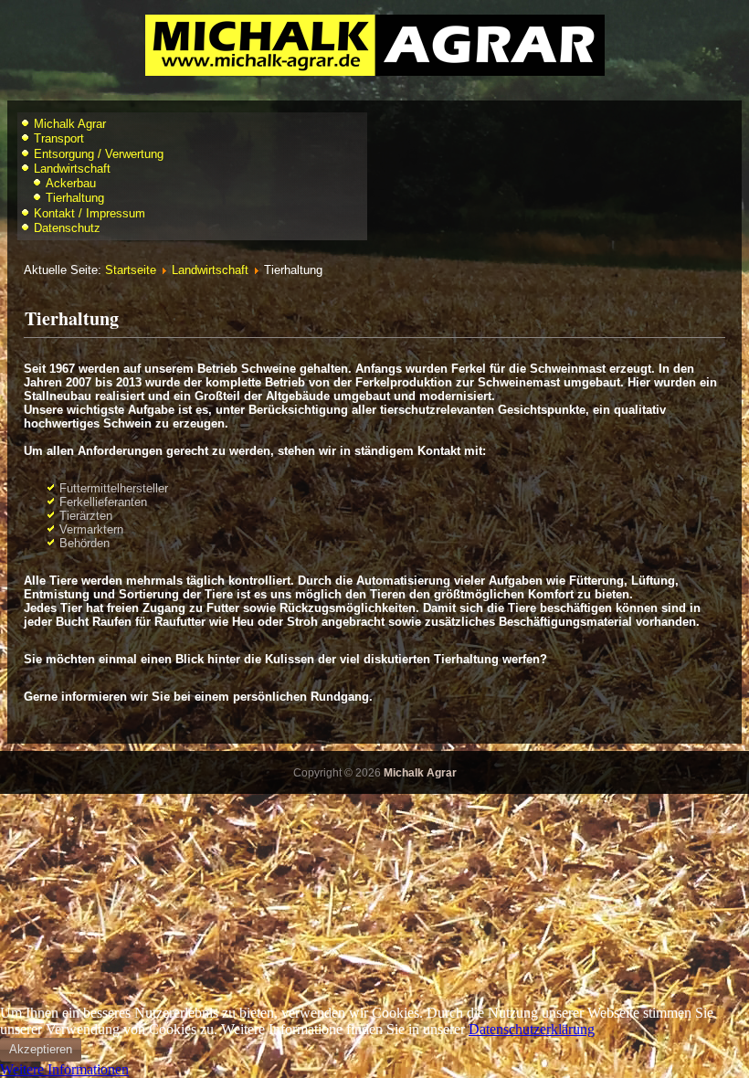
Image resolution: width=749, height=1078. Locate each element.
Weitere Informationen (64, 1069)
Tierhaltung (75, 198)
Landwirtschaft (72, 168)
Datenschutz (67, 228)
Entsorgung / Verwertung (99, 154)
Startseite (130, 270)
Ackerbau (71, 183)
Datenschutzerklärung (532, 1029)
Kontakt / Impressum (89, 213)
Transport (59, 138)
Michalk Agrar (70, 124)
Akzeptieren (40, 1049)
